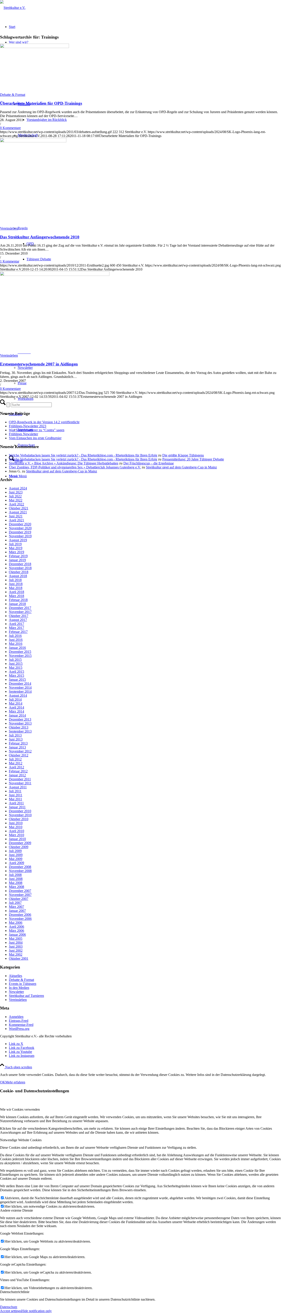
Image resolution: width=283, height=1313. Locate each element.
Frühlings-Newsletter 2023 (27, 426)
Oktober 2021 (18, 508)
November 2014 (20, 687)
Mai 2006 (15, 922)
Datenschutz (8, 1307)
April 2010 (16, 831)
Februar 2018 (18, 600)
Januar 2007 (17, 911)
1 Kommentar (9, 261)
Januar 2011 (17, 807)
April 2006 (16, 926)
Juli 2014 (15, 699)
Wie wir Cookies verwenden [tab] (20, 1109)
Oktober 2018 (18, 572)
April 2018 (16, 592)
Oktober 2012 (18, 755)
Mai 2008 (15, 883)
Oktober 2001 (18, 958)
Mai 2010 (15, 827)
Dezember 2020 (20, 524)
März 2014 (16, 711)
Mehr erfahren (15, 1082)
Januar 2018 (17, 604)
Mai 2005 (15, 938)
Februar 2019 (18, 556)
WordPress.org (19, 1029)
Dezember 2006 (20, 915)
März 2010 (16, 835)
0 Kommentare (10, 128)
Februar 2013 (18, 743)
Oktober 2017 (18, 616)
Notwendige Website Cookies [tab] (21, 1140)
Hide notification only (36, 1311)
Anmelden (16, 1017)
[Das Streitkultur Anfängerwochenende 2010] (33, 141)
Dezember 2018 (20, 564)
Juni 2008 (16, 879)
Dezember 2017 (20, 608)
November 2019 (20, 536)
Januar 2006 (17, 934)
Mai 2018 (15, 588)
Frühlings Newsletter (23, 434)
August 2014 (18, 695)
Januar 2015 (17, 679)
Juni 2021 (16, 516)
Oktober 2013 (18, 727)
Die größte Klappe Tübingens (183, 455)
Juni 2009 (16, 855)
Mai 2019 (15, 548)
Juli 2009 (15, 851)
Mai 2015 (15, 667)
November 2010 (20, 815)
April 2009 (16, 863)
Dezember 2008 (20, 867)
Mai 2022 (15, 500)
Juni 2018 (16, 584)
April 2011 (16, 803)
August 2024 (18, 488)
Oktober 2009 (18, 847)
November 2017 (20, 612)
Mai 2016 (15, 644)
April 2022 (16, 504)
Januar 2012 (17, 775)
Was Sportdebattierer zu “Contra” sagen (36, 430)
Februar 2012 (18, 771)
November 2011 (20, 783)
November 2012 (20, 751)
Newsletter (16, 992)
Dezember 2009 (20, 843)
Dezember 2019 (20, 532)
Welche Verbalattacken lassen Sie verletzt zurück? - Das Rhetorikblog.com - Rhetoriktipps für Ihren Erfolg (83, 455)
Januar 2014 (17, 715)
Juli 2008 (15, 875)
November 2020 (20, 528)
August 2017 (18, 620)
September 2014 (20, 691)
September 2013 (20, 731)
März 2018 (16, 596)
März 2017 (16, 628)
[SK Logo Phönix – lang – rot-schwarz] (12, 8)
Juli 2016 (15, 636)
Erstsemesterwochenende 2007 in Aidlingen (39, 364)
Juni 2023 (16, 492)
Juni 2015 (16, 663)
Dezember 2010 (20, 811)
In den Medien (19, 988)
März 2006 (16, 930)
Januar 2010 (17, 839)
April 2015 (16, 671)
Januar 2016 (17, 648)
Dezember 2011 (20, 779)
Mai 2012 (15, 763)
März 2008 (16, 887)
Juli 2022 (15, 496)
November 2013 (20, 723)
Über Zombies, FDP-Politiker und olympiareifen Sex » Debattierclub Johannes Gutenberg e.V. (75, 467)
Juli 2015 (15, 659)
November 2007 (20, 895)
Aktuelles (15, 976)
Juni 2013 (16, 739)
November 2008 (20, 871)
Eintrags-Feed (18, 1021)
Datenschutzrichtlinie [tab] (14, 1292)
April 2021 (16, 520)
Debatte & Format (12, 95)
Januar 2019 (17, 560)
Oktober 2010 (18, 819)
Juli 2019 (15, 544)
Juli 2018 (15, 580)
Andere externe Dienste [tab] (16, 1210)
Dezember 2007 (20, 891)
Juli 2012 (15, 759)
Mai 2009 (15, 859)
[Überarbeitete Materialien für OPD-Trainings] (34, 47)
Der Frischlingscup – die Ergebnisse (148, 463)
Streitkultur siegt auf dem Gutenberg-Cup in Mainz (181, 467)
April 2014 (16, 707)
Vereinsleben (9, 228)
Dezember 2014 (20, 683)
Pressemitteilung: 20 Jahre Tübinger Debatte (193, 459)
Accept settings (10, 1311)
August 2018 (18, 576)
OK (2, 1082)
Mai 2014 (15, 703)
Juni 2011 (15, 795)
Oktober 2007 (18, 899)
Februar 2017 (18, 632)
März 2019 (16, 552)
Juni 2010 (16, 823)
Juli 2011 (15, 791)
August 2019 (18, 540)
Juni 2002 (16, 950)
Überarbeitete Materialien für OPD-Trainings (41, 103)
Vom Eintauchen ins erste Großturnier (35, 438)
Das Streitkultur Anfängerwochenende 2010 (39, 237)
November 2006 (20, 918)
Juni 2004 (16, 942)
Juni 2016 (16, 640)
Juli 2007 (15, 903)
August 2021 (18, 512)
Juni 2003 (16, 946)
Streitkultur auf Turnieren (26, 996)
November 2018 (20, 568)
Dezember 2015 (20, 652)
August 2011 (18, 787)
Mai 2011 (15, 799)
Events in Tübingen (22, 984)
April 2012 (16, 767)
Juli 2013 (15, 735)
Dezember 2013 (20, 719)
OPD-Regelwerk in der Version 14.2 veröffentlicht (44, 422)
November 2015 (20, 655)
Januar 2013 (17, 747)
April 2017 (16, 624)
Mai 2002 (15, 954)
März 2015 (16, 675)
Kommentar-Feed (21, 1025)
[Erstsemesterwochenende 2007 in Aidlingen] (54, 275)
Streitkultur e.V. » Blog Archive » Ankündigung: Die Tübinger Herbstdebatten (63, 463)
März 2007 (16, 907)
